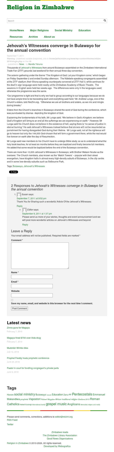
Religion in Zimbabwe (40, 7)
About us (49, 36)
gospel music (56, 403)
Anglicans (73, 404)
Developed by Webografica (57, 446)
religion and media (94, 405)
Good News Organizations (60, 438)
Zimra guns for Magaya (18, 327)
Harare (10, 394)
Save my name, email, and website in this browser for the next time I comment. (52, 303)
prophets (24, 399)
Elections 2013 (83, 399)
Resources (16, 36)
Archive (33, 36)
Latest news (19, 322)
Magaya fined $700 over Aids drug (24, 337)
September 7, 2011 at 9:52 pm (31, 198)
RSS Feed (12, 419)
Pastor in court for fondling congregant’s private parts (33, 368)
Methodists (84, 405)
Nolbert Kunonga (26, 404)
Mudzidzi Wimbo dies (17, 347)
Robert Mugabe (48, 399)
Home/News (17, 30)
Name (15, 272)
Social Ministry (63, 30)
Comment (17, 240)
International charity (38, 404)
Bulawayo (18, 166)
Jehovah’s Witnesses (31, 67)
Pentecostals (82, 393)
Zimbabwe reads (60, 432)
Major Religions (39, 30)
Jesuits (49, 395)
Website (15, 291)
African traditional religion (66, 399)
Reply (20, 206)
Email (14, 281)
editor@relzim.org (64, 416)
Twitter (10, 424)
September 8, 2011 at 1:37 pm (37, 213)
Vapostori (35, 399)
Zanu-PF (67, 394)
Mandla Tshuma (35, 64)
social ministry (24, 394)
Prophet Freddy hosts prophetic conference (28, 358)
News (21, 64)
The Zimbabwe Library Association (60, 435)
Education (85, 30)
